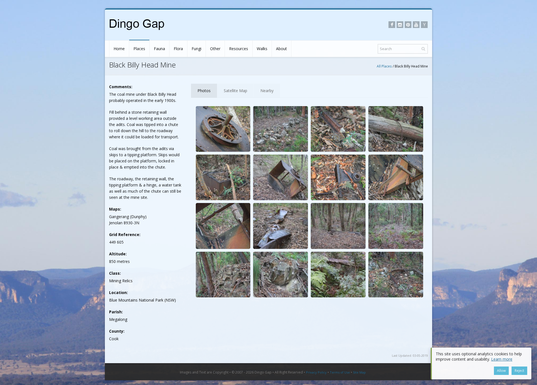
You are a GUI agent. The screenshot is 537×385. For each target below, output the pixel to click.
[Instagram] (400, 24)
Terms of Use (340, 372)
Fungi (196, 48)
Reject (519, 370)
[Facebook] (391, 24)
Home (119, 48)
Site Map (359, 372)
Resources (238, 48)
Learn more (501, 359)
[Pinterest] (408, 24)
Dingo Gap (263, 372)
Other (215, 48)
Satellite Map (235, 90)
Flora (178, 48)
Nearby (267, 90)
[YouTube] (416, 24)
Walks (262, 48)
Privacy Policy (316, 372)
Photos (204, 90)
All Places (384, 66)
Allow (501, 370)
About (281, 48)
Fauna (159, 48)
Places (139, 48)
